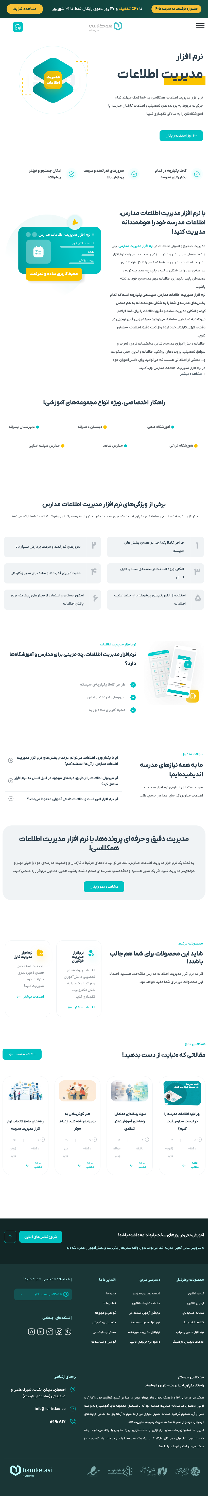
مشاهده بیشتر (191, 373)
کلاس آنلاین (196, 1294)
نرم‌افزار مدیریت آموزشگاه (144, 1332)
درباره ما (111, 1294)
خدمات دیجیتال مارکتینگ (188, 1342)
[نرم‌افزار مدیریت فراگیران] (91, 953)
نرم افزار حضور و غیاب (190, 1332)
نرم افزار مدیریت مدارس (135, 246)
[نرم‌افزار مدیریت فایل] (40, 953)
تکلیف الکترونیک (193, 1323)
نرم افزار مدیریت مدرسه (145, 1323)
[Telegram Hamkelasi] (50, 1332)
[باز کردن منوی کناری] (200, 26)
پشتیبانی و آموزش (104, 1323)
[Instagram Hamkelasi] (31, 1332)
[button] (157, 374)
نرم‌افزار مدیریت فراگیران (78, 956)
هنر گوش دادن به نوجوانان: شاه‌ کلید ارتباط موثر (77, 1121)
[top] (10, 1237)
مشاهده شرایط (25, 8)
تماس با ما (109, 1303)
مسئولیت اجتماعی (104, 1332)
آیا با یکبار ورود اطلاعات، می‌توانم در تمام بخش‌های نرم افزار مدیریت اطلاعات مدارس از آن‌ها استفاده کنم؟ (67, 760)
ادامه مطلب (195, 1165)
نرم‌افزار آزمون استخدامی (144, 1313)
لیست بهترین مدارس (146, 1294)
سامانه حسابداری (193, 1313)
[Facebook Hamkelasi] (59, 1332)
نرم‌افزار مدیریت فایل (23, 954)
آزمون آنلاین (195, 1303)
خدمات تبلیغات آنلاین (146, 1303)
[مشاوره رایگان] (18, 27)
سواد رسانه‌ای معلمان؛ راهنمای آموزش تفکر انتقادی (130, 1121)
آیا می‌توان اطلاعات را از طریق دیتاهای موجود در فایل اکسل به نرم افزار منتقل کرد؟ (66, 781)
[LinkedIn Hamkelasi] (41, 1332)
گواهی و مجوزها (105, 1313)
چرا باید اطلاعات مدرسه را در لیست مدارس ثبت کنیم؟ (182, 1121)
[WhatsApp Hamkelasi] (68, 1332)
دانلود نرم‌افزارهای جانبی (145, 1342)
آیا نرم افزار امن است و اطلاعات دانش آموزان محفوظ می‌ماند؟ (72, 799)
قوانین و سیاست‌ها (103, 1342)
